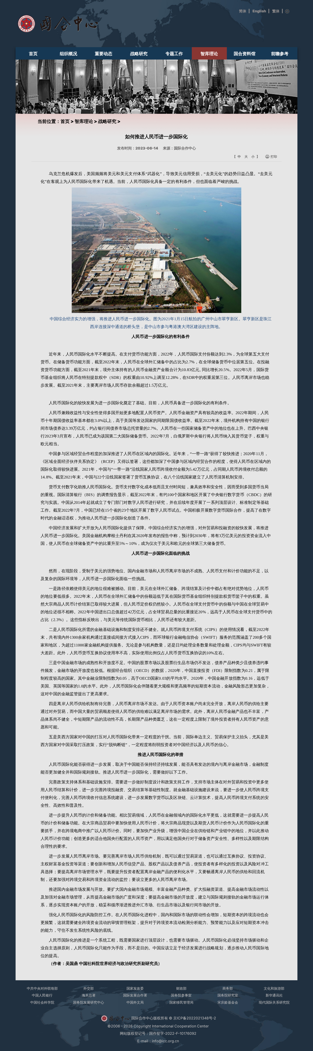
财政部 (181, 988)
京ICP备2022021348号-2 (194, 1018)
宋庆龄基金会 (227, 1002)
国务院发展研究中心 (88, 1002)
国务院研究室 (227, 995)
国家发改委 (135, 988)
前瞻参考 (279, 53)
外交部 (88, 988)
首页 (33, 53)
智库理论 (209, 53)
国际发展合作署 (135, 995)
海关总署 (89, 995)
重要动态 (103, 53)
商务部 (227, 988)
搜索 (287, 11)
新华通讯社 (274, 995)
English (259, 11)
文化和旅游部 (274, 988)
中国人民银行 (42, 995)
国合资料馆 (244, 53)
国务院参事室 (181, 995)
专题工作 (174, 53)
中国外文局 (135, 1002)
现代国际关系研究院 (274, 1002)
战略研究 (139, 53)
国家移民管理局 (181, 1002)
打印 (274, 156)
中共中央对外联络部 (42, 988)
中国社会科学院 (42, 1002)
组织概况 (68, 53)
